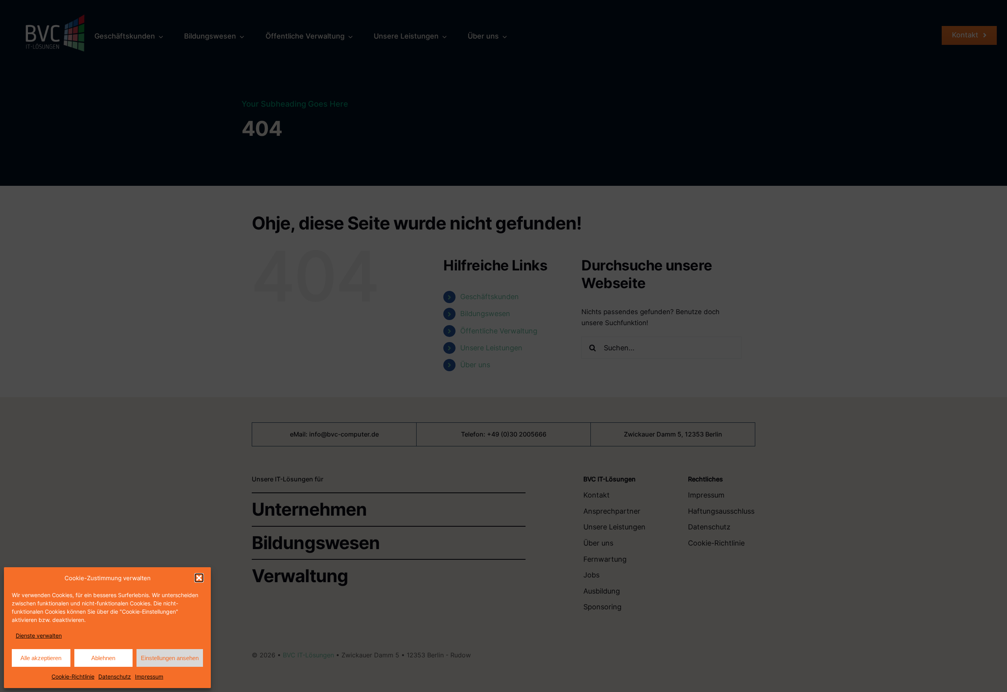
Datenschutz (114, 676)
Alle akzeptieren (40, 658)
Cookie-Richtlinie (73, 676)
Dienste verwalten (39, 635)
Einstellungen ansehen (170, 658)
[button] (199, 578)
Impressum (149, 676)
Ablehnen (103, 658)
